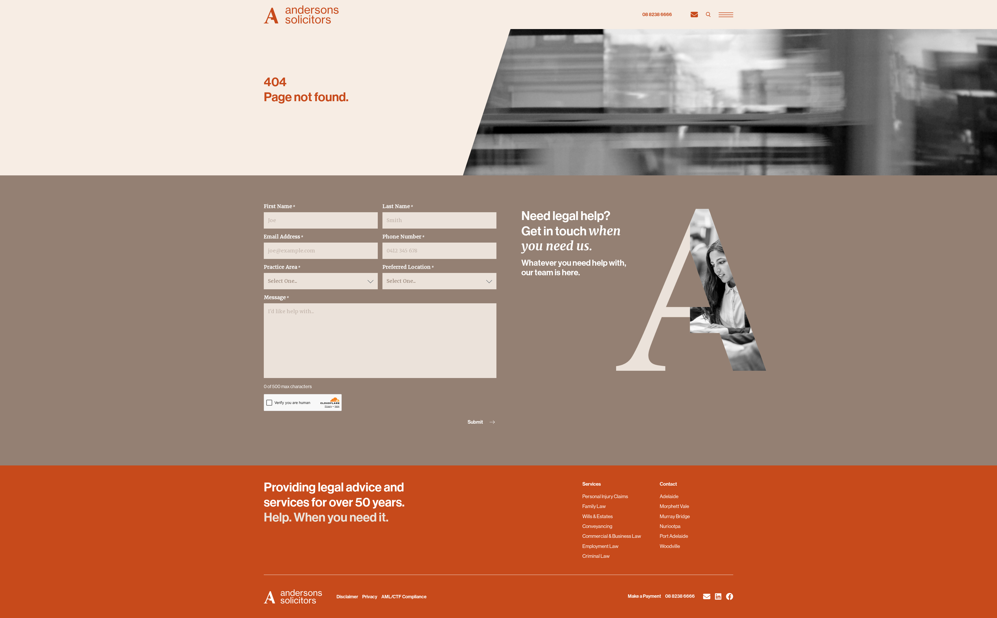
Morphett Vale (674, 506)
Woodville (670, 546)
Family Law (594, 506)
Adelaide (669, 496)
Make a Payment (644, 596)
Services (591, 484)
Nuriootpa (670, 526)
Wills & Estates (597, 516)
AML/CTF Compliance (404, 597)
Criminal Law (596, 556)
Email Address (283, 237)
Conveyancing (597, 526)
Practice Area (282, 267)
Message (276, 297)
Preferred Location (408, 267)
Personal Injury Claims (605, 496)
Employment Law (600, 546)
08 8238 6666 (657, 14)
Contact (668, 484)
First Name (279, 206)
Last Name (397, 206)
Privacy (369, 597)
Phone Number (403, 237)
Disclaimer (347, 597)
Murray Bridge (675, 516)
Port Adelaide (674, 536)
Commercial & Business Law (611, 536)
